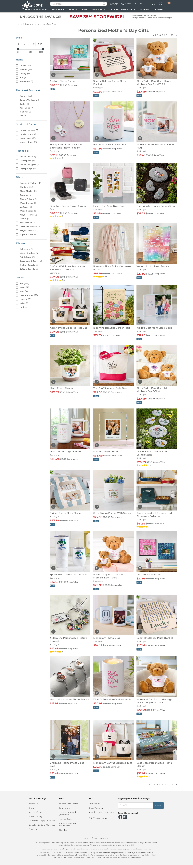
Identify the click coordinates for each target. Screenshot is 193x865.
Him (24, 291)
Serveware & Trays (30, 261)
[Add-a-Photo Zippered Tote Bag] (70, 305)
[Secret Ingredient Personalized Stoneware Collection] (156, 490)
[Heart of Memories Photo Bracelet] (70, 676)
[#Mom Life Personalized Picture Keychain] (70, 615)
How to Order (65, 819)
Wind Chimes (28, 142)
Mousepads (27, 160)
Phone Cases (27, 156)
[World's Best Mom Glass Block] (156, 305)
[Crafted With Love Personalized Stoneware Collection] (70, 243)
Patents (33, 829)
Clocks (24, 218)
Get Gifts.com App (97, 818)
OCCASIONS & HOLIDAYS (122, 9)
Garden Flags (28, 134)
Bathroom (26, 81)
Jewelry (25, 96)
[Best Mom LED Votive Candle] (113, 121)
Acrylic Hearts (28, 214)
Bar (23, 77)
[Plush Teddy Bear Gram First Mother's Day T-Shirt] (113, 551)
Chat (115, 3)
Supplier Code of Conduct (42, 825)
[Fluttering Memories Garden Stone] (156, 183)
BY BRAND (145, 9)
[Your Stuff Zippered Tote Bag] (113, 365)
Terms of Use (35, 812)
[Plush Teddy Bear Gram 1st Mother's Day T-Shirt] (156, 365)
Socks (24, 104)
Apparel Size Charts (68, 803)
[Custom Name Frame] (70, 58)
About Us (33, 803)
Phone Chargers (29, 164)
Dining (24, 73)
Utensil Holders (29, 253)
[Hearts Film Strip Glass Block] (113, 183)
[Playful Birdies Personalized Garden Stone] (156, 428)
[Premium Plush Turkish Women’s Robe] (113, 243)
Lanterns (25, 207)
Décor (25, 65)
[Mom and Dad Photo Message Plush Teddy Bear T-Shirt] (156, 676)
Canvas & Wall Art (30, 183)
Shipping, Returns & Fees (100, 812)
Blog (31, 808)
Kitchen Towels (29, 265)
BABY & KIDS (98, 9)
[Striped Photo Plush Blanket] (70, 490)
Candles (25, 195)
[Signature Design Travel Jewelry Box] (70, 183)
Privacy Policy (35, 816)
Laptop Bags (27, 168)
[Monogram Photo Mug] (113, 615)
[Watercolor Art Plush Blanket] (156, 243)
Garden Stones (29, 130)
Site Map (63, 830)
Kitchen (25, 69)
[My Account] (153, 4)
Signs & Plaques (29, 234)
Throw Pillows (28, 199)
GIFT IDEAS (58, 9)
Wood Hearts (27, 211)
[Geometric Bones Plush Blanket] (156, 615)
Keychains (26, 108)
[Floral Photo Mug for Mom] (70, 428)
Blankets (26, 187)
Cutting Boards (29, 269)
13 (172, 35)
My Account (94, 803)
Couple (25, 299)
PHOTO (159, 9)
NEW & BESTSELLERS (36, 9)
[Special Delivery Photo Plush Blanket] (113, 58)
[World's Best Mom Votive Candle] (113, 676)
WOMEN (73, 9)
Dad (23, 307)
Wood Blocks (27, 203)
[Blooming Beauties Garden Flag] (113, 305)
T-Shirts (25, 111)
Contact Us (64, 808)
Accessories (27, 222)
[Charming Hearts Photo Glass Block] (70, 740)
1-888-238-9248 (133, 3)
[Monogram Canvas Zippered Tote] (113, 740)
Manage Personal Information (67, 824)
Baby (23, 303)
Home (19, 24)
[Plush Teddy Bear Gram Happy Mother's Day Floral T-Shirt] (156, 58)
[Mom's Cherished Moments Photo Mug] (156, 121)
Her (24, 283)
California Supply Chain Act (42, 820)
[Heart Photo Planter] (70, 365)
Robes (24, 115)
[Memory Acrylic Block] (113, 428)
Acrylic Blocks (28, 230)
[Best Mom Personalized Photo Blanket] (156, 740)
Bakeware (26, 249)
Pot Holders (27, 257)
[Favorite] (160, 4)
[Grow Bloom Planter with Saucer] (113, 490)
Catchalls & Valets (30, 226)
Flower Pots (27, 138)
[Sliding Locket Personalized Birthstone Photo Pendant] (70, 121)
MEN (84, 9)
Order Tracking (95, 808)
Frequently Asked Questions (67, 813)
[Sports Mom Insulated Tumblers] (70, 551)
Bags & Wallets (29, 100)
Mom (24, 287)
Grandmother (28, 295)
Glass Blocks (28, 191)
